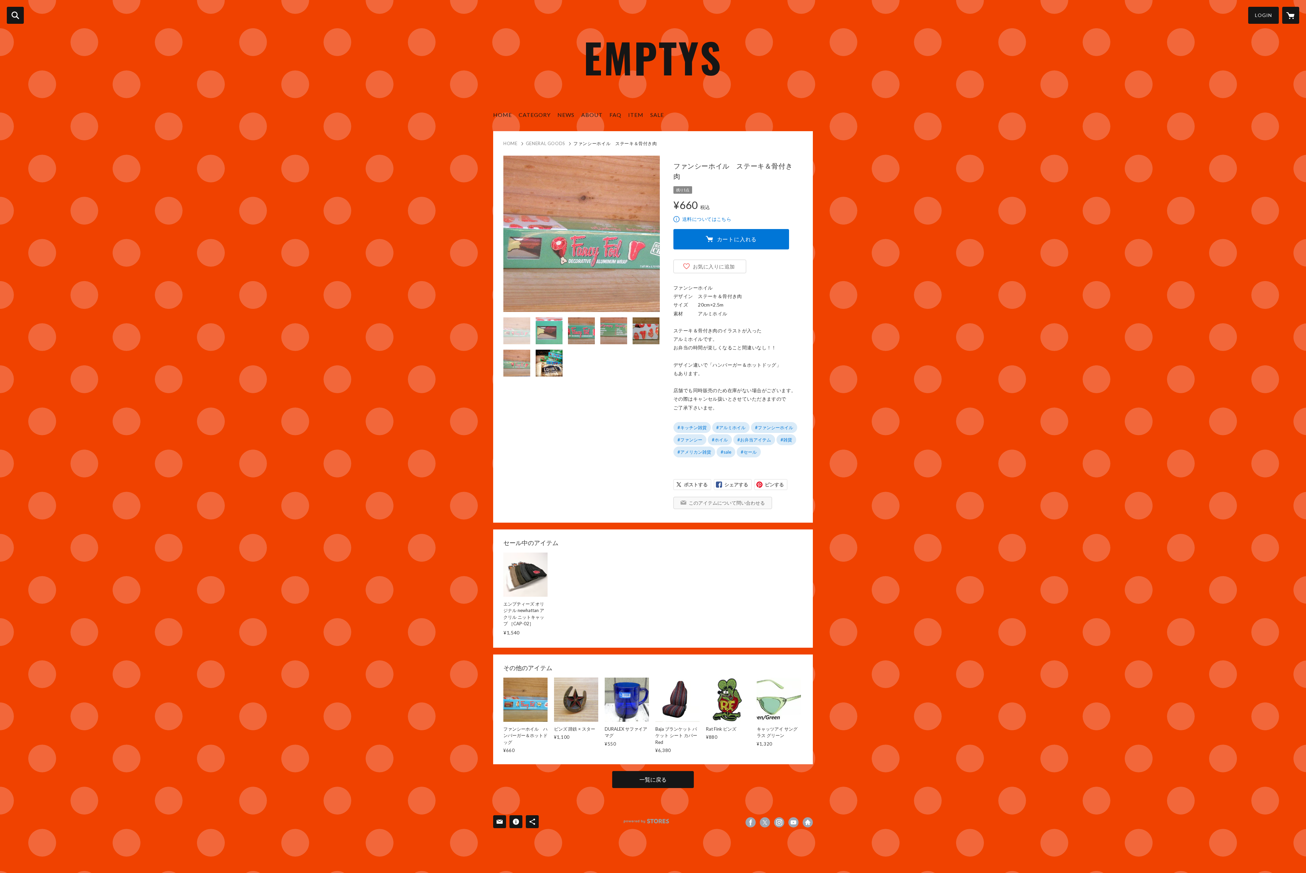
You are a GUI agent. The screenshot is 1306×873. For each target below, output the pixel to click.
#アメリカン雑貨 (694, 452)
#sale (726, 452)
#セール (749, 452)
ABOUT (592, 114)
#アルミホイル (731, 427)
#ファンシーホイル (774, 427)
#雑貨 (786, 439)
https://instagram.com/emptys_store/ (779, 822)
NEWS (565, 114)
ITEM (635, 114)
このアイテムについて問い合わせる (727, 503)
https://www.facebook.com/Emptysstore (751, 822)
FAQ (615, 114)
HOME (502, 114)
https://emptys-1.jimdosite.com (808, 822)
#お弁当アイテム (754, 439)
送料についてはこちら (706, 219)
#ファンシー (689, 439)
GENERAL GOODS (545, 143)
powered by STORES (646, 821)
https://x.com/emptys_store (765, 822)
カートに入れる (737, 239)
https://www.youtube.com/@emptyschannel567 (793, 822)
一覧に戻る (653, 779)
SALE (657, 114)
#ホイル (720, 439)
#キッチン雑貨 (692, 427)
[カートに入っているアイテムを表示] (1290, 15)
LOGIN (1263, 15)
